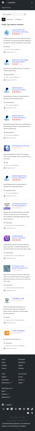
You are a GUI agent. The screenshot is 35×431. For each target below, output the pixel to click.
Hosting (4, 365)
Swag (21, 383)
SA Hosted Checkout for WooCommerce (19, 205)
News (3, 362)
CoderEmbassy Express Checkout (18, 237)
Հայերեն (9, 405)
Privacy (4, 368)
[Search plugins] (24, 14)
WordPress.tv (7, 383)
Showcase (21, 359)
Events (20, 377)
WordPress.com (7, 388)
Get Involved (22, 374)
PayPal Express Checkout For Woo (18, 89)
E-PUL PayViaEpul (18, 331)
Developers (5, 380)
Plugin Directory (6, 7)
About (3, 359)
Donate (21, 380)
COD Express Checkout (20, 146)
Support (4, 377)
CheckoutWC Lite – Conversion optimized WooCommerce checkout (21, 31)
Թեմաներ (21, 362)
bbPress (5, 394)
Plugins (20, 365)
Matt (4, 391)
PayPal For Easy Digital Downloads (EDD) (20, 61)
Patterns (21, 368)
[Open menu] (32, 2)
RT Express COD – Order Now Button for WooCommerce (20, 267)
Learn (3, 374)
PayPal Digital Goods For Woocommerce (19, 177)
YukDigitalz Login (18, 298)
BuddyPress (6, 397)
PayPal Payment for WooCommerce (19, 117)
